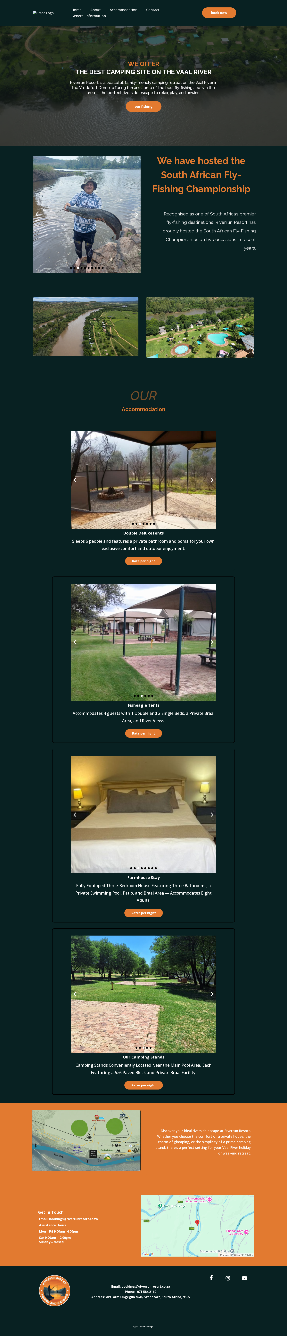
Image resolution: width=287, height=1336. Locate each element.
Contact (153, 9)
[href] (197, 1226)
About (95, 9)
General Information (88, 15)
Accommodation (123, 9)
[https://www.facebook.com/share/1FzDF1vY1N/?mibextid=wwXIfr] (212, 1277)
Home (76, 9)
